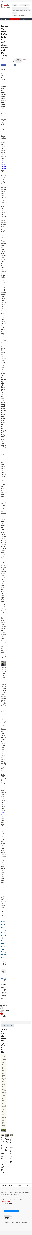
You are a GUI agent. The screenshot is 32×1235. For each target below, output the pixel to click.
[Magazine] (2, 1)
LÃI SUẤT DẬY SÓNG (24, 5)
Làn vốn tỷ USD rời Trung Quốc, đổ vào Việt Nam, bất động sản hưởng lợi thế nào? (3, 938)
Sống (10, 1188)
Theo (3, 971)
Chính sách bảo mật (5, 1201)
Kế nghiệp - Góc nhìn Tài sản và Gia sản (21, 10)
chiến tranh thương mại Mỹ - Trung (3, 164)
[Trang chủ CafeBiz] (1, 19)
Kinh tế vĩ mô (14, 60)
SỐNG (12, 21)
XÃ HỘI (6, 19)
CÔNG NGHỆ (4, 21)
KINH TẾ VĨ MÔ (14, 19)
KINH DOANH (25, 19)
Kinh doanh (26, 1185)
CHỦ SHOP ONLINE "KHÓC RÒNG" (20, 7)
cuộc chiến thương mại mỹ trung (3, 987)
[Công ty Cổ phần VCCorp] (8, 1217)
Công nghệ (4, 1188)
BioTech (14, 12)
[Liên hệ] (15, 65)
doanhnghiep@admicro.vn (12, 1207)
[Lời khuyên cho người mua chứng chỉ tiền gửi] (7, 1135)
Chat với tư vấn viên (11, 1211)
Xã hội (10, 1185)
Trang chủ (4, 1185)
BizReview (15, 5)
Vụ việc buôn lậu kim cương (19, 15)
